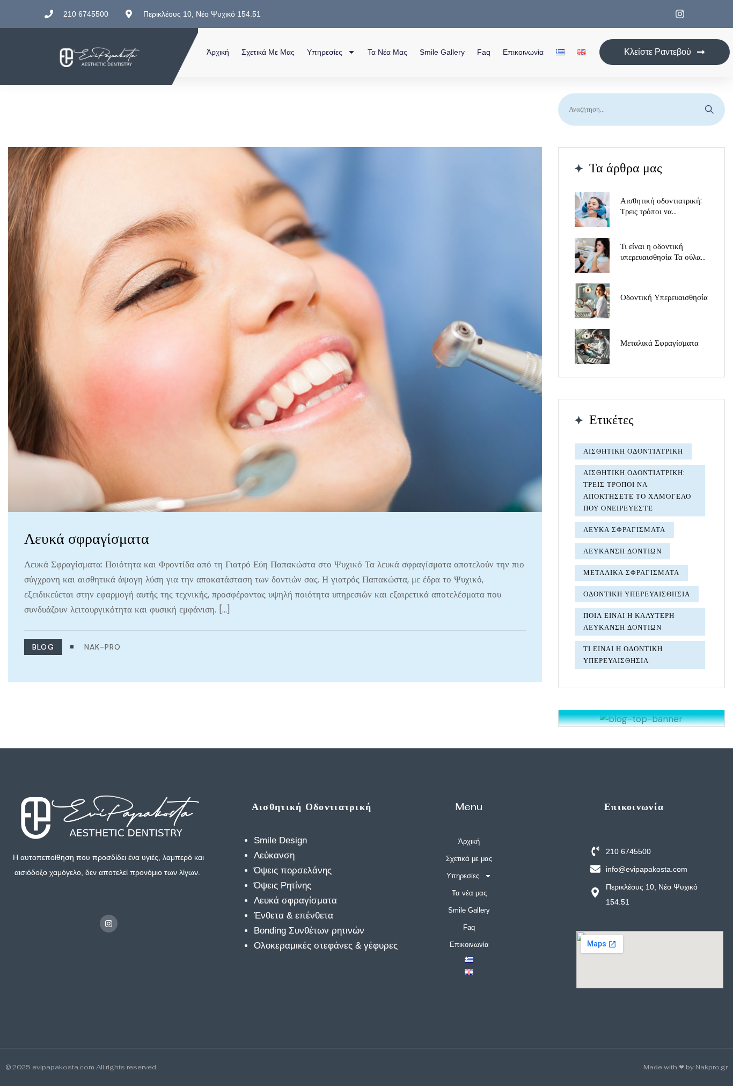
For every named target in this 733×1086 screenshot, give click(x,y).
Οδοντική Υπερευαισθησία (664, 297)
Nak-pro (102, 647)
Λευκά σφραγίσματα (86, 538)
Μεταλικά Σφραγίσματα (659, 343)
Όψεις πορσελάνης (293, 870)
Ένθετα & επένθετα (293, 915)
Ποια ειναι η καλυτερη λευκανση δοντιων (629, 621)
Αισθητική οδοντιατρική (633, 451)
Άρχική (218, 52)
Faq (483, 52)
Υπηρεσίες (324, 52)
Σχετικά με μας (268, 52)
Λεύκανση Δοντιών (622, 551)
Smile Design (280, 840)
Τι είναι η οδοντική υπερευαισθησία (623, 654)
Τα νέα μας (387, 52)
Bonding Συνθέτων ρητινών (309, 930)
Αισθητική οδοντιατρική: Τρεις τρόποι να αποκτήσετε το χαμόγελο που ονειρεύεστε (661, 206)
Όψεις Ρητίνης (282, 885)
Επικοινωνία (523, 52)
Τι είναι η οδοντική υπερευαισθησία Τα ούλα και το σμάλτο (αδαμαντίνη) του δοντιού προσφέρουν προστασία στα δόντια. (662, 252)
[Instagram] (109, 923)
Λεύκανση (274, 855)
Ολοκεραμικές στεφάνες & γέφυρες (326, 946)
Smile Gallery (442, 52)
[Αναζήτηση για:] (641, 109)
